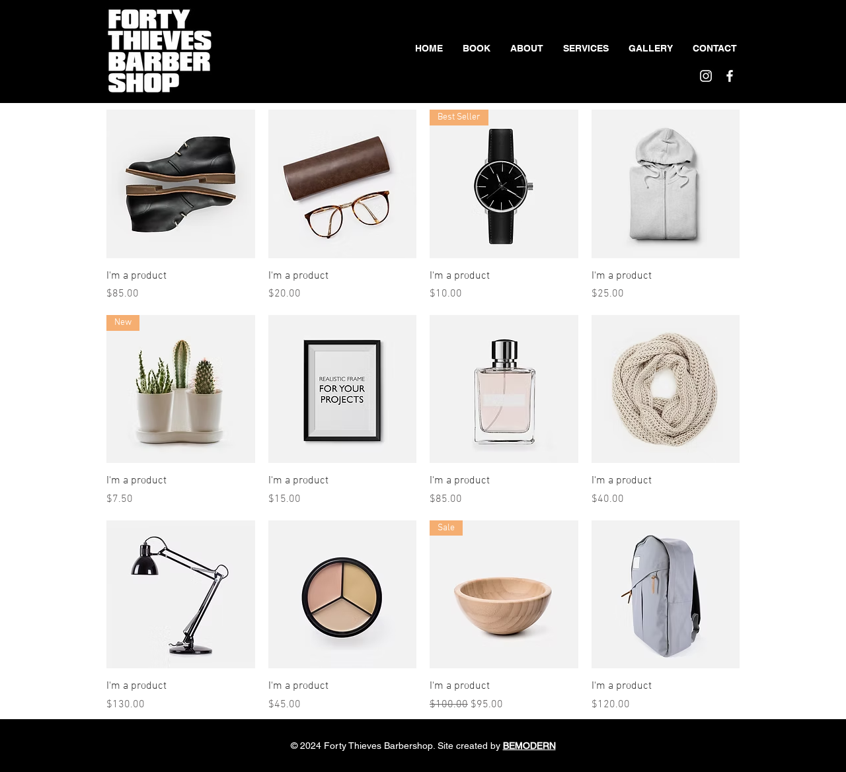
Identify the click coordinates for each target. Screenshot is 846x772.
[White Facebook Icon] (730, 76)
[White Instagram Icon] (706, 76)
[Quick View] (180, 184)
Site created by (497, 745)
